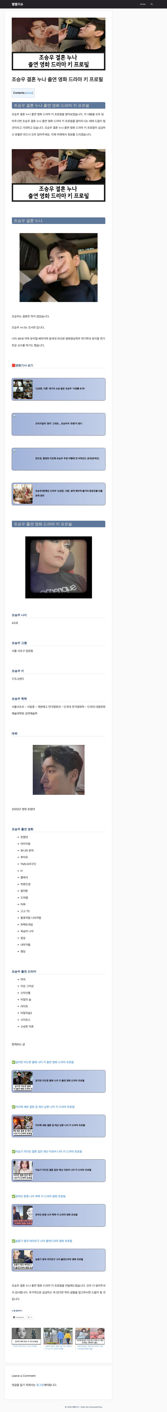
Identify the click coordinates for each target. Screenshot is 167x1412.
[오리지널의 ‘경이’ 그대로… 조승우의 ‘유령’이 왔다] (58, 424)
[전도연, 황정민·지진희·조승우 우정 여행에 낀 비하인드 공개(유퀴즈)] (58, 459)
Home (142, 4)
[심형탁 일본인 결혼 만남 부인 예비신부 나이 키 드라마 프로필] (58, 1336)
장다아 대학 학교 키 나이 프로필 (25, 1346)
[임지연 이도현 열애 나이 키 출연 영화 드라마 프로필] (58, 1081)
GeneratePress (96, 1407)
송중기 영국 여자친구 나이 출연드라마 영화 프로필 (43, 1241)
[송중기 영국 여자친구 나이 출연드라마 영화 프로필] (58, 1260)
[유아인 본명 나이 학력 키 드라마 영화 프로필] (58, 1215)
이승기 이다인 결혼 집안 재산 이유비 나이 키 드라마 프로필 (48, 1151)
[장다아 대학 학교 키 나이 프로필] (26, 1336)
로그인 (40, 1385)
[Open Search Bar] (151, 4)
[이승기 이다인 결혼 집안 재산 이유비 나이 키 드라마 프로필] (58, 1170)
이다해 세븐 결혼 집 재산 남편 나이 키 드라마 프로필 (44, 1107)
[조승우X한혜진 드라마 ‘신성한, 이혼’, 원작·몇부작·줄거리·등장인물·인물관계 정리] (58, 494)
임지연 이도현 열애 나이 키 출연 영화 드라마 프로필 (44, 1062)
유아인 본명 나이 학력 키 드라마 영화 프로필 (40, 1196)
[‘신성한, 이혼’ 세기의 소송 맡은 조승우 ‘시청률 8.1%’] (58, 389)
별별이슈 (17, 4)
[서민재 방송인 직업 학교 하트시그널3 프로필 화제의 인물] (90, 1336)
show (29, 92)
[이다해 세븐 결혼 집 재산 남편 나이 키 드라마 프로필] (58, 1126)
